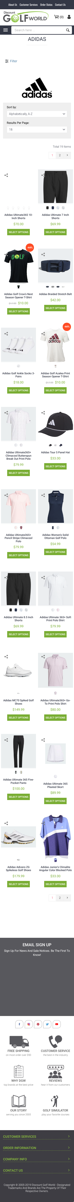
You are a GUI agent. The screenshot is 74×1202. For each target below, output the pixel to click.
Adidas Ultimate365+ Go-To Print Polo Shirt (55, 702)
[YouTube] (55, 1025)
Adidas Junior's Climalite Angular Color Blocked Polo (55, 869)
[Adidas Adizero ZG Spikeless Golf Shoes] (18, 837)
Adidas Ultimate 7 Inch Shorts (55, 217)
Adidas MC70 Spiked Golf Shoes (18, 702)
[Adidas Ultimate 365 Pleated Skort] (55, 753)
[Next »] (67, 155)
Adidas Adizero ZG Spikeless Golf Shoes (18, 869)
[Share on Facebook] (6, 182)
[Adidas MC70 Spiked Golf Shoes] (18, 670)
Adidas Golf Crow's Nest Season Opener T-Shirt (18, 296)
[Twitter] (45, 1025)
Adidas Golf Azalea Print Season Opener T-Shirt (55, 375)
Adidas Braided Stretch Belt (55, 294)
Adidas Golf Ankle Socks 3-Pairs (18, 375)
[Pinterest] (36, 1025)
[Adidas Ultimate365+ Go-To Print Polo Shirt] (55, 670)
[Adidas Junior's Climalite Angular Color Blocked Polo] (55, 837)
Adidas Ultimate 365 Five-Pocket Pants (18, 781)
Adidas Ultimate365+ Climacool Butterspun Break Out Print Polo (18, 455)
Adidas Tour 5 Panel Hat (55, 452)
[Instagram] (27, 1025)
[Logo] (27, 16)
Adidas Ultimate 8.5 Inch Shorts (18, 619)
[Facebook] (17, 1025)
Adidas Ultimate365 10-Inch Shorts (18, 217)
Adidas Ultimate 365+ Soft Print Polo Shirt (55, 619)
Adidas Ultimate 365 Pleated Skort (55, 785)
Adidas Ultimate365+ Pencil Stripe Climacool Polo (18, 538)
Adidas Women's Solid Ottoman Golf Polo (55, 537)
